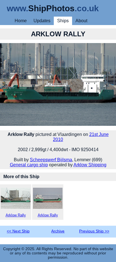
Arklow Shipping (89, 164)
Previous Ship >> (94, 231)
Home (21, 20)
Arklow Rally (16, 215)
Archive (57, 231)
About (81, 20)
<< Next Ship (18, 231)
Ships (63, 20)
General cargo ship (29, 164)
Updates (42, 20)
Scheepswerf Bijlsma (51, 159)
